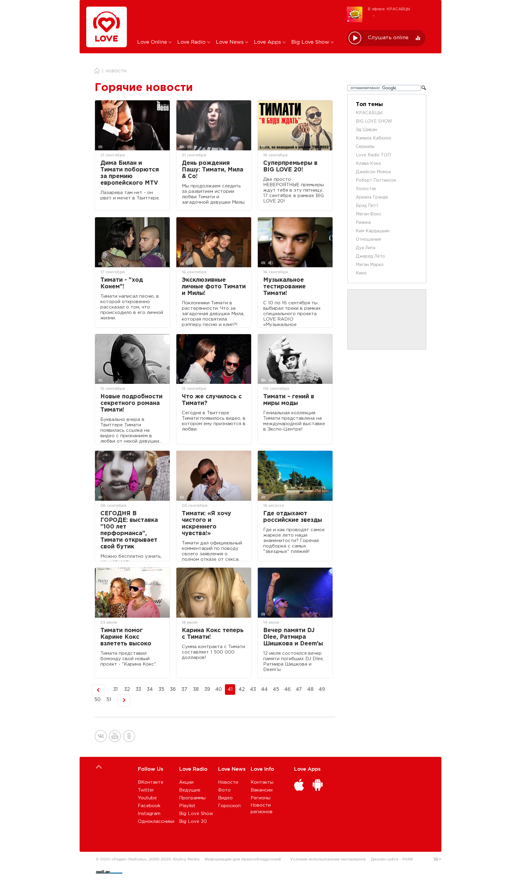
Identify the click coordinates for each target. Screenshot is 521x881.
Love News (230, 42)
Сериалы (365, 147)
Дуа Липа (365, 248)
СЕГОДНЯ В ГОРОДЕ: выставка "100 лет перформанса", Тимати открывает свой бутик (129, 530)
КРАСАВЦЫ (369, 113)
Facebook (149, 806)
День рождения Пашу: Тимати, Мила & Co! (212, 170)
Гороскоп (229, 806)
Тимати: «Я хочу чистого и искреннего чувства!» (206, 523)
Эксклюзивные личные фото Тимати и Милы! (214, 286)
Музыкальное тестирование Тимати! (284, 286)
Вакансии (262, 790)
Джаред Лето (370, 256)
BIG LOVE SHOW (374, 121)
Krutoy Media (186, 859)
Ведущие (190, 790)
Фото (224, 790)
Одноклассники (156, 821)
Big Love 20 (193, 821)
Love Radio (192, 42)
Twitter (146, 790)
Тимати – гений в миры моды (288, 400)
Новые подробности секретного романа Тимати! (131, 403)
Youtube (147, 798)
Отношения (368, 239)
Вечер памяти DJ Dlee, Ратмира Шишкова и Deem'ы (293, 637)
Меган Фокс (368, 214)
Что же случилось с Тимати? (212, 400)
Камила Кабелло (373, 138)
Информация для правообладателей (243, 859)
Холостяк (366, 189)
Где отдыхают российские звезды (292, 517)
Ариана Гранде (372, 197)
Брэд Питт (367, 206)
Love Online (153, 42)
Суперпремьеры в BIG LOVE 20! (290, 166)
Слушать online (388, 38)
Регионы (260, 798)
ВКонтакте (150, 782)
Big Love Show (311, 42)
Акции (186, 782)
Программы (192, 798)
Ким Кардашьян (373, 231)
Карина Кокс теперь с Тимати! (213, 634)
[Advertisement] (237, 19)
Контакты (262, 782)
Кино (361, 273)
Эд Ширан (366, 130)
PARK (407, 859)
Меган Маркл (370, 265)
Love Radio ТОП (373, 155)
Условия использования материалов (328, 859)
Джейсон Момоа (373, 172)
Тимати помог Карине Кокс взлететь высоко (125, 637)
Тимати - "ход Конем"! (121, 283)
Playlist (187, 806)
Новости (228, 782)
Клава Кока (368, 163)
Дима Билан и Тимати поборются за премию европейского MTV (129, 173)
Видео (225, 798)
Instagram (149, 814)
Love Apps (268, 42)
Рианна (363, 222)
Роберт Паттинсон (376, 180)
